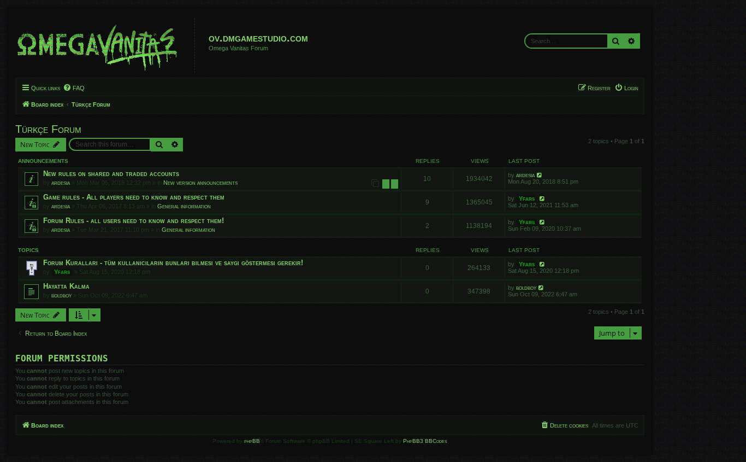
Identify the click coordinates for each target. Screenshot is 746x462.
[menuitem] (74, 88)
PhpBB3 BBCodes (425, 441)
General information (184, 206)
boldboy (61, 295)
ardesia (60, 182)
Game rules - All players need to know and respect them (133, 197)
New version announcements (200, 182)
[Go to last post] (539, 175)
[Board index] (106, 45)
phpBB (252, 441)
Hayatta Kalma (66, 286)
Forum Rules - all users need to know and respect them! (133, 221)
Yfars (527, 198)
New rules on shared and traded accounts (111, 173)
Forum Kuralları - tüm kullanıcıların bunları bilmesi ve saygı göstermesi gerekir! (173, 263)
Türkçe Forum (48, 129)
